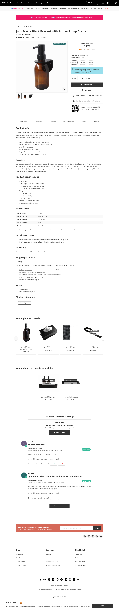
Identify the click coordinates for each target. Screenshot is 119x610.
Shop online (19, 554)
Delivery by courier (25, 270)
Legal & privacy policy (52, 561)
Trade (49, 3)
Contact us (78, 558)
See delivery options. (87, 43)
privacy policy (65, 589)
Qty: (74, 78)
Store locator (19, 558)
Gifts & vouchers (21, 561)
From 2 (30, 38)
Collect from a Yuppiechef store (29, 272)
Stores (29, 3)
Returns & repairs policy (27, 292)
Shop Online (21, 3)
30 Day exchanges (25, 289)
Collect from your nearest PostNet (30, 275)
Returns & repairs (80, 565)
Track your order (80, 561)
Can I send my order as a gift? (29, 280)
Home (17, 26)
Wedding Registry (39, 3)
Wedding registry (21, 565)
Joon (31, 26)
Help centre (78, 554)
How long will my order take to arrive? (31, 277)
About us (48, 554)
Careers (48, 558)
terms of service (75, 589)
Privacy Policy (78, 606)
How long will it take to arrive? (82, 72)
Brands (25, 26)
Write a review (41, 38)
